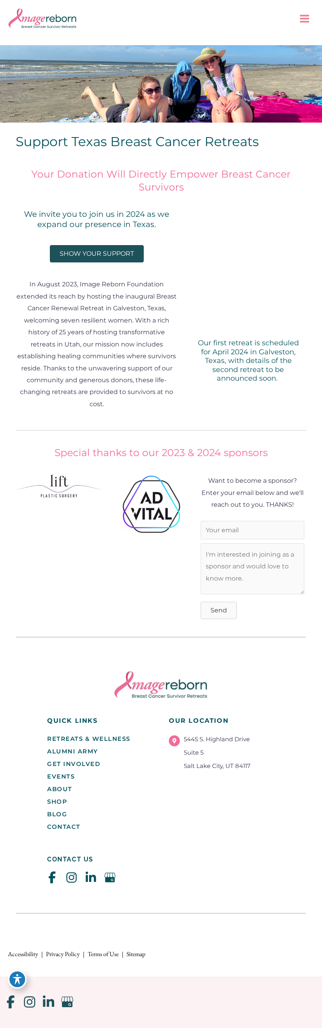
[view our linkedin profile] (90, 877)
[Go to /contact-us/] (222, 755)
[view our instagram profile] (71, 877)
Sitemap (135, 954)
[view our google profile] (110, 877)
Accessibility (23, 954)
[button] (219, 610)
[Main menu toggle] (304, 19)
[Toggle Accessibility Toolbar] (17, 979)
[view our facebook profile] (52, 877)
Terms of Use (103, 954)
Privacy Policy (63, 954)
